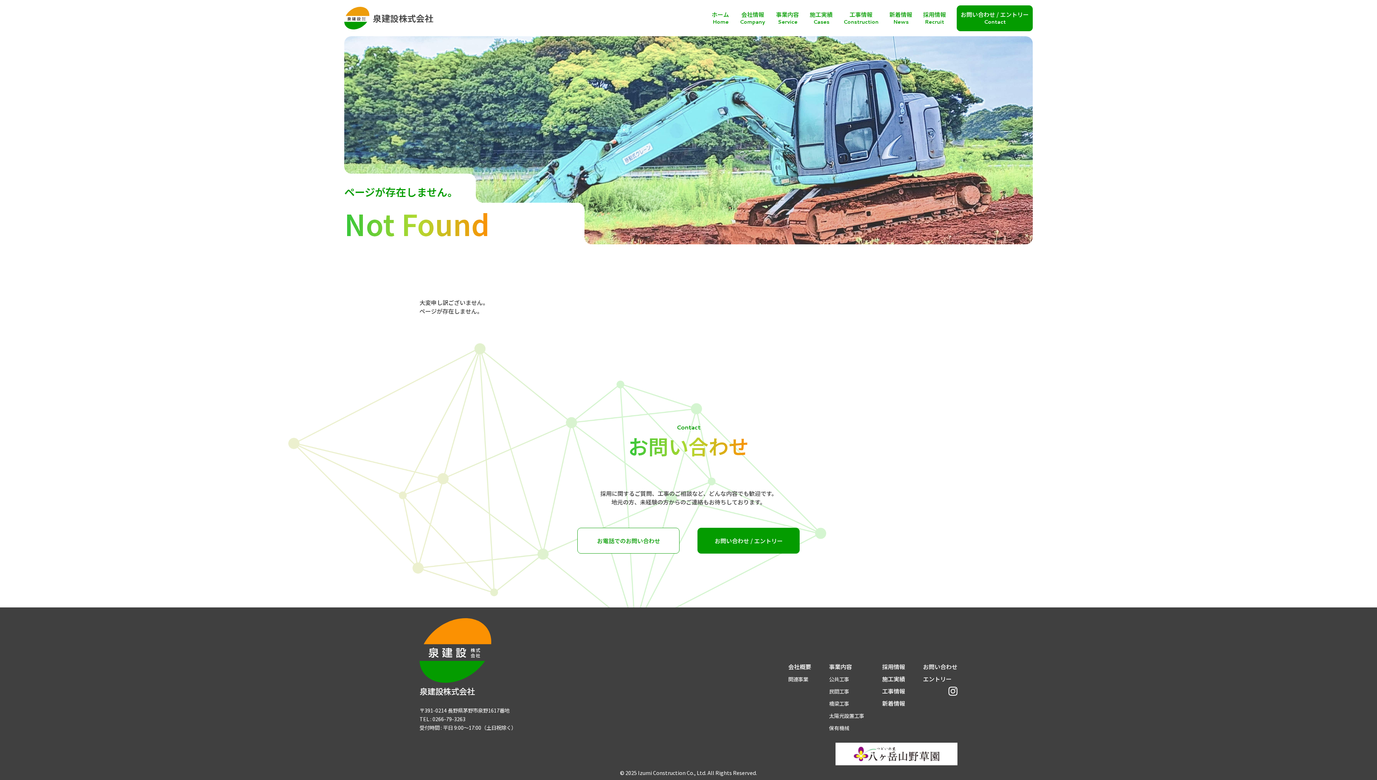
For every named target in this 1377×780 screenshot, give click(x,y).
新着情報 (893, 703)
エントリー (937, 679)
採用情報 (893, 666)
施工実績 (893, 679)
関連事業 (798, 679)
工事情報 (893, 691)
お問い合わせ (940, 666)
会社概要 (799, 666)
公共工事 (839, 679)
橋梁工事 (839, 703)
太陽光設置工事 (846, 715)
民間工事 (839, 691)
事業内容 (840, 666)
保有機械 (839, 728)
